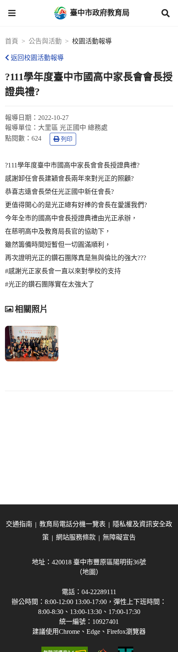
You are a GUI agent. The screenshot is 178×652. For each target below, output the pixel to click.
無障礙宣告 (119, 537)
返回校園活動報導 (37, 57)
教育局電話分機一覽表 (72, 524)
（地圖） (89, 572)
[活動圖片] (31, 343)
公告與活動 (45, 41)
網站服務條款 (76, 537)
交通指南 (19, 524)
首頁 (11, 41)
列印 (66, 139)
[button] (12, 13)
